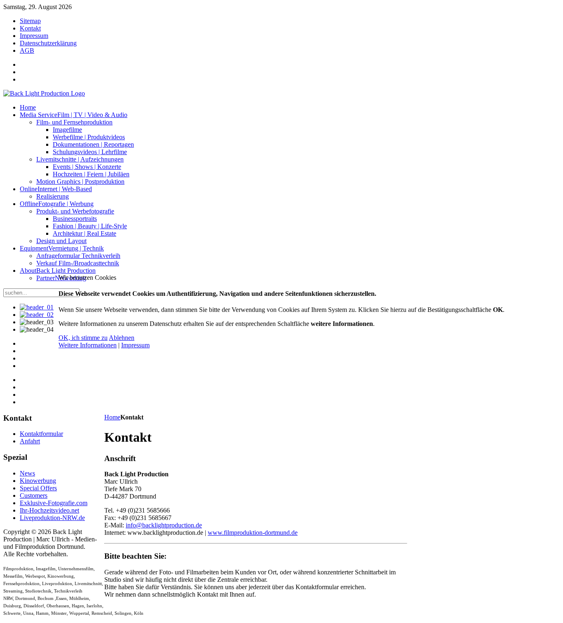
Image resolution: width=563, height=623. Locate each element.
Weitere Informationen (88, 345)
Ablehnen (121, 337)
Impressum (135, 345)
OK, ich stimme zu (83, 337)
